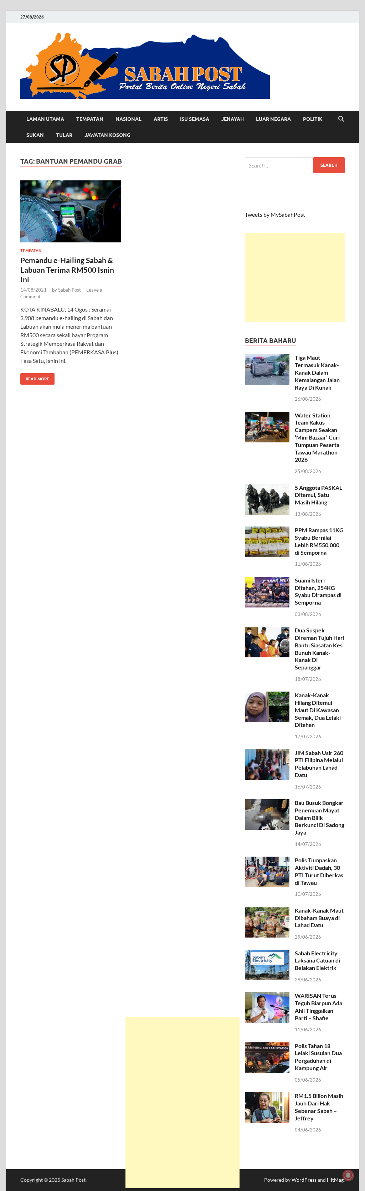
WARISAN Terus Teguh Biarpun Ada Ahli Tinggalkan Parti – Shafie (318, 1006)
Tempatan (89, 119)
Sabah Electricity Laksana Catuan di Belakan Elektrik (317, 960)
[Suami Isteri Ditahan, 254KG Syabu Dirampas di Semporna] (267, 580)
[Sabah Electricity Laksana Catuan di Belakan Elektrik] (267, 953)
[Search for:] (295, 165)
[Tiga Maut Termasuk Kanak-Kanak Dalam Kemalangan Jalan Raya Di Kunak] (267, 358)
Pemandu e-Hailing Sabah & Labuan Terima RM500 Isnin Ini (67, 270)
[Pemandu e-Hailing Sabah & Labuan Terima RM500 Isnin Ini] (70, 211)
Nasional (128, 119)
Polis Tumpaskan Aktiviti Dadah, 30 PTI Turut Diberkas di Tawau (319, 871)
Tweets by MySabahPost (275, 214)
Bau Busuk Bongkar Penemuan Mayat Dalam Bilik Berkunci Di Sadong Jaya (319, 817)
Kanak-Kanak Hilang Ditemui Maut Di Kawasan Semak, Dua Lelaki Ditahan (318, 710)
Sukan (35, 135)
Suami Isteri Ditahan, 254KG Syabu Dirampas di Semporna (318, 591)
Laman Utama (45, 119)
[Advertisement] (295, 277)
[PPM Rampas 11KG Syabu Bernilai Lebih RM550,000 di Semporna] (267, 530)
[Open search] (341, 119)
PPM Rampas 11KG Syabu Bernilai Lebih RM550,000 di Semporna (319, 541)
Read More (34, 377)
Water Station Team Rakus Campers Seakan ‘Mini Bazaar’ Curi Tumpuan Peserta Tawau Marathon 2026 (317, 437)
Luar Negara (273, 119)
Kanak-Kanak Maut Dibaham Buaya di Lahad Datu (319, 918)
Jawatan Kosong (107, 135)
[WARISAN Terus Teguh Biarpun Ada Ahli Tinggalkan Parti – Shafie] (267, 996)
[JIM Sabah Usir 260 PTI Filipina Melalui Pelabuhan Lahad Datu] (267, 753)
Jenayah (232, 119)
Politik (313, 119)
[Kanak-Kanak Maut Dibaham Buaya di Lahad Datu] (267, 911)
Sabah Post (69, 290)
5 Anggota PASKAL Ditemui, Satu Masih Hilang (318, 495)
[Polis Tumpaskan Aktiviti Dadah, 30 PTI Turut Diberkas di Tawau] (267, 860)
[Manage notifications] (348, 1175)
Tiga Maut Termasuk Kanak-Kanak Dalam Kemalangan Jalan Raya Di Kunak (317, 372)
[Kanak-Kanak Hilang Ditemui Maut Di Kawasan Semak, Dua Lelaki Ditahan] (267, 695)
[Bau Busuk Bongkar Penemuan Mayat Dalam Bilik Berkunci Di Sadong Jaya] (267, 803)
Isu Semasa (194, 119)
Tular (64, 135)
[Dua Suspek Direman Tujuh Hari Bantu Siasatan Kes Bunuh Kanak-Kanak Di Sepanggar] (267, 630)
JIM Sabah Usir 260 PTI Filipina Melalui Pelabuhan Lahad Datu (319, 763)
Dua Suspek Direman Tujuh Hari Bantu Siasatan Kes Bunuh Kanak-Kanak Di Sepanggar (319, 649)
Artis (161, 119)
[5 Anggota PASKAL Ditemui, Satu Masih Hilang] (267, 488)
